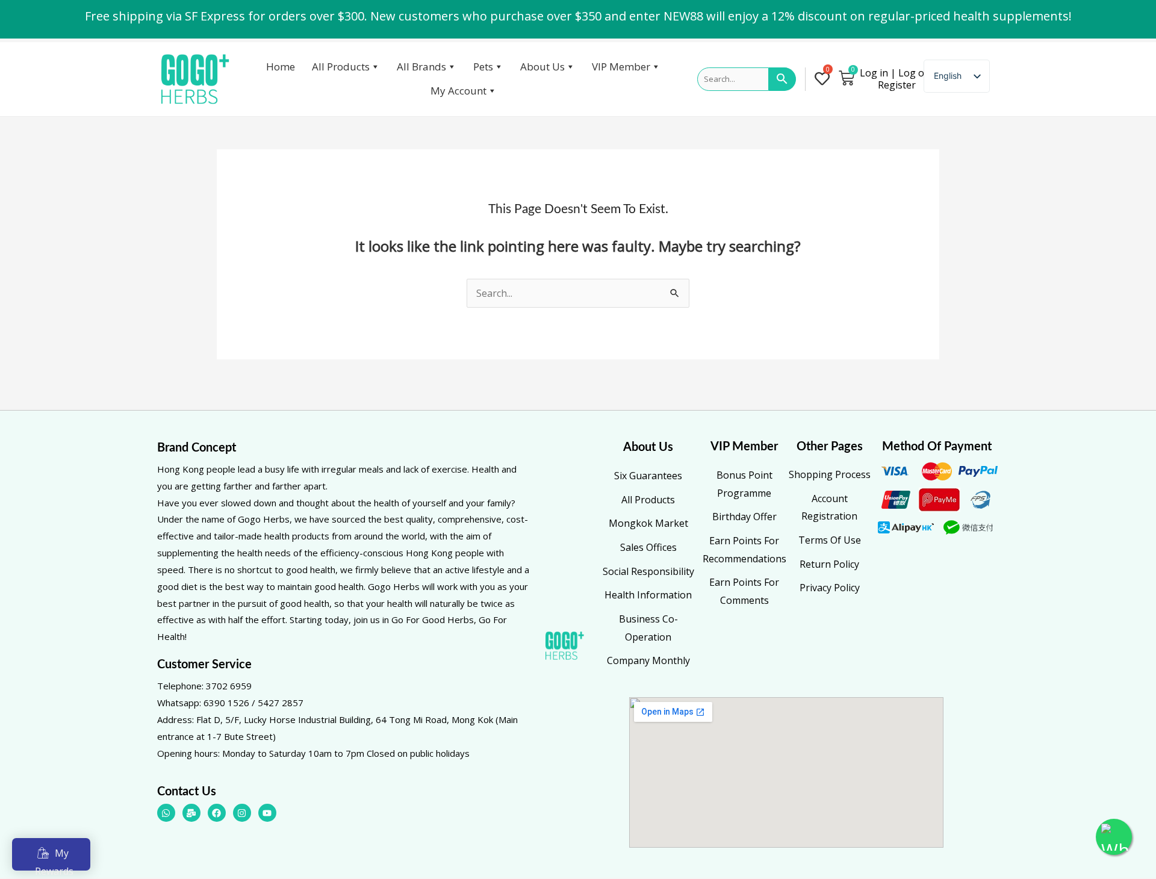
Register (897, 85)
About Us (542, 66)
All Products (341, 66)
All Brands (421, 66)
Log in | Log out (897, 73)
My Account (458, 91)
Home (280, 66)
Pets (483, 66)
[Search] (782, 79)
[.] (824, 79)
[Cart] (846, 78)
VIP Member (621, 66)
